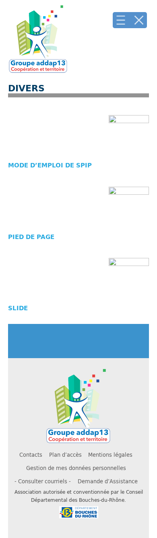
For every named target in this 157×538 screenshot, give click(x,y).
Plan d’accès (65, 455)
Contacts (30, 455)
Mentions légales (110, 455)
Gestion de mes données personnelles (76, 468)
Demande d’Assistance (108, 481)
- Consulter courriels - (42, 481)
